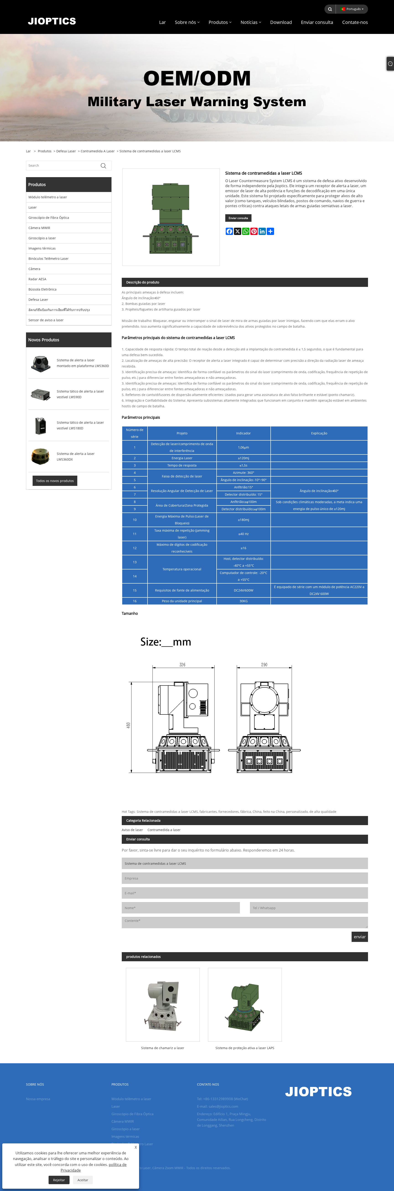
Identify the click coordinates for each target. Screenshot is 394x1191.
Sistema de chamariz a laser (162, 1048)
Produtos (45, 151)
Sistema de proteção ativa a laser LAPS (244, 1048)
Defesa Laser (66, 151)
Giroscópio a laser (42, 238)
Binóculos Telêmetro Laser (49, 258)
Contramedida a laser (98, 151)
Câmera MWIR (39, 228)
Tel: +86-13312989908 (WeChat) (222, 1099)
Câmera (34, 269)
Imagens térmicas (42, 248)
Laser (33, 207)
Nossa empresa (38, 1099)
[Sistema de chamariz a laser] (163, 1003)
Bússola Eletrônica (43, 289)
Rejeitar (59, 1180)
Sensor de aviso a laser (46, 320)
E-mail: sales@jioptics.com (217, 1106)
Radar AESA (37, 279)
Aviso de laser (132, 830)
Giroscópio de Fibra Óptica (49, 217)
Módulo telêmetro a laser (48, 197)
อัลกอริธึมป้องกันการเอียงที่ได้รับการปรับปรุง (59, 310)
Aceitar (83, 1180)
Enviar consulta (238, 218)
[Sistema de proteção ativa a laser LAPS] (245, 1003)
